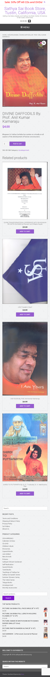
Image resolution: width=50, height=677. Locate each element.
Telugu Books (7, 582)
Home (4, 35)
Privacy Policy (7, 523)
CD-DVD (5, 543)
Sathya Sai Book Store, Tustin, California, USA (25, 10)
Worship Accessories (9, 588)
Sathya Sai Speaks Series (11, 574)
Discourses (6, 549)
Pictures (5, 559)
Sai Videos (6, 526)
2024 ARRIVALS (7, 538)
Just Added (6, 554)
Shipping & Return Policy (11, 521)
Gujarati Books (7, 551)
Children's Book (7, 546)
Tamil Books (6, 570)
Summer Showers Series (11, 577)
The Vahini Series (8, 580)
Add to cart (17, 144)
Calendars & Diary (8, 541)
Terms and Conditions (10, 518)
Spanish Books (7, 567)
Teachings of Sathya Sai (10, 572)
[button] (44, 43)
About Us (5, 529)
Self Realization (7, 564)
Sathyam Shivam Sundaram (12, 562)
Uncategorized (13, 35)
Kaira (22, 674)
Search (8, 598)
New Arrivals (6, 556)
